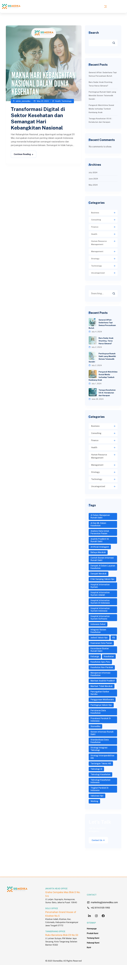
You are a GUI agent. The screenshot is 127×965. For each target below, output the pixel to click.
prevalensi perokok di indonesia (101, 719)
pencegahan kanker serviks (100, 692)
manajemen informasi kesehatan (100, 674)
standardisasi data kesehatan (100, 741)
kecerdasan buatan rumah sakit (100, 649)
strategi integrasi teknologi (99, 748)
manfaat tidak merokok (102, 686)
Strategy (95, 259)
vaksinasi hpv (97, 796)
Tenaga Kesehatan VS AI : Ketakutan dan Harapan (107, 392)
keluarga (95, 656)
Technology (67, 101)
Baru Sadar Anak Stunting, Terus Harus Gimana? (106, 341)
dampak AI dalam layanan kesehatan (103, 567)
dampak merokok (99, 573)
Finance (94, 227)
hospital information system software (100, 617)
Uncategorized (98, 273)
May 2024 (93, 185)
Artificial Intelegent (100, 547)
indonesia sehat (98, 624)
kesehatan (109, 656)
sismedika (95, 726)
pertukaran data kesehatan (98, 711)
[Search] (116, 293)
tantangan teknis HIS (101, 763)
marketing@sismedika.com (104, 902)
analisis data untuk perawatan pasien (100, 532)
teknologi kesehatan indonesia (100, 781)
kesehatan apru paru (100, 662)
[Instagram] (96, 916)
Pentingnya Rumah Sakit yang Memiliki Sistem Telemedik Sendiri (102, 95)
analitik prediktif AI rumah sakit (100, 540)
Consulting (96, 220)
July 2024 (93, 172)
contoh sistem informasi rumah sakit (102, 559)
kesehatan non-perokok (102, 667)
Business (95, 213)
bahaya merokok (98, 552)
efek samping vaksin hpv (102, 579)
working (94, 801)
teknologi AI (96, 769)
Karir (89, 947)
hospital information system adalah (100, 593)
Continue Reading (22, 154)
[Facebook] (103, 916)
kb (113, 637)
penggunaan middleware (102, 699)
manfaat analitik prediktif (103, 681)
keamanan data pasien (101, 643)
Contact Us (97, 840)
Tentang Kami (93, 938)
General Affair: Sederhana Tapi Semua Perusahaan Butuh (102, 324)
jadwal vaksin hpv (99, 637)
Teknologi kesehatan (100, 774)
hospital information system (100, 585)
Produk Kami (92, 933)
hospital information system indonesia (100, 609)
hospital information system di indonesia (100, 601)
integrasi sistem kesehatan (98, 631)
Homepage (92, 928)
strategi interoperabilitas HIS (102, 756)
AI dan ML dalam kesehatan (98, 524)
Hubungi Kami (93, 943)
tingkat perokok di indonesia (99, 789)
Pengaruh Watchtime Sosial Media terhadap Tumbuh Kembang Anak (101, 108)
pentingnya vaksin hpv (101, 705)
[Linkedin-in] (89, 916)
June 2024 (93, 179)
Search (94, 32)
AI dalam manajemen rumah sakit (100, 516)
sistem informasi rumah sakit (102, 733)
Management (97, 251)
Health (58, 101)
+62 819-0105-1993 (100, 907)
